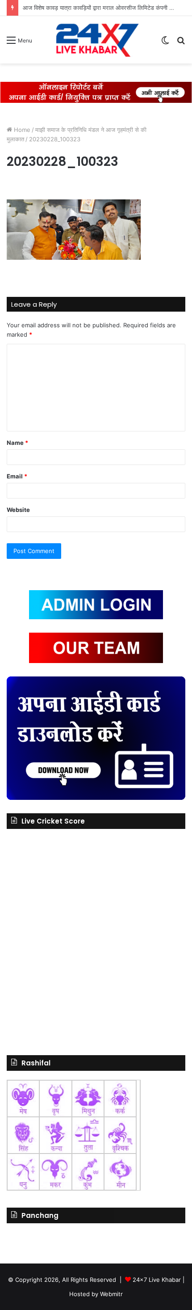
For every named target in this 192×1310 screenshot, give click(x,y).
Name (17, 442)
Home (21, 129)
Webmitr (111, 1293)
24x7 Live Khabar (157, 1279)
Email (17, 476)
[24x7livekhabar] (96, 39)
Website (18, 509)
